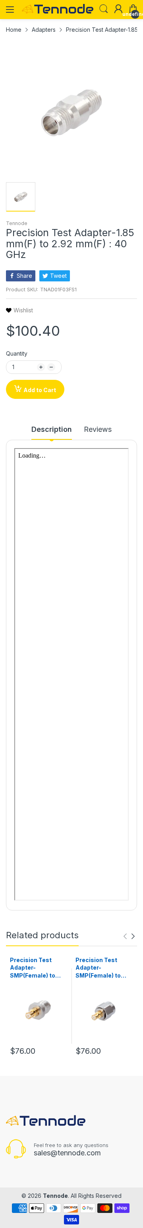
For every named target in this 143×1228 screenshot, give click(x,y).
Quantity (16, 353)
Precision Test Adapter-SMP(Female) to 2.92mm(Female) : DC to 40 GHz (36, 968)
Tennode (16, 223)
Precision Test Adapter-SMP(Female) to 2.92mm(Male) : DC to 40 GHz (102, 968)
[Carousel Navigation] (129, 936)
